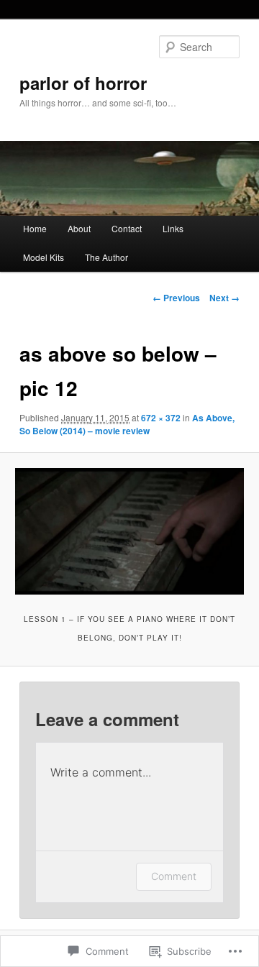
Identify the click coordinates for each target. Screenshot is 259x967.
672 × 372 (161, 417)
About (79, 228)
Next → (224, 297)
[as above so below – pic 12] (129, 531)
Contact (127, 228)
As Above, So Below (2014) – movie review (127, 424)
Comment (173, 876)
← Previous (176, 297)
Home (35, 228)
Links (173, 228)
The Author (106, 257)
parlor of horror (83, 82)
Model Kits (43, 257)
